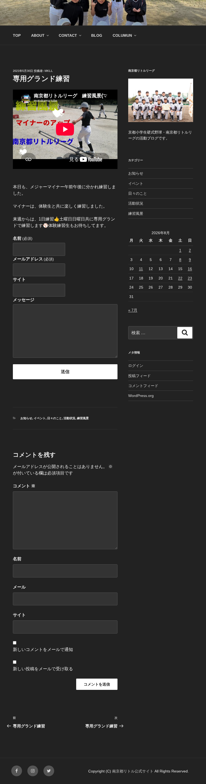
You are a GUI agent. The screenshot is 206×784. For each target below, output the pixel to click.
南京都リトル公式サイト (133, 771)
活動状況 (69, 418)
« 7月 (132, 310)
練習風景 (83, 418)
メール (19, 587)
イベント (40, 418)
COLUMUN (122, 35)
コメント (24, 486)
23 (190, 278)
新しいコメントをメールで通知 (43, 649)
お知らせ (26, 418)
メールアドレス (33, 259)
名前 (22, 238)
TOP (17, 35)
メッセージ (23, 299)
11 (141, 269)
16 (190, 269)
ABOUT (38, 35)
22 (180, 278)
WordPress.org (141, 395)
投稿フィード (139, 376)
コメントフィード (143, 386)
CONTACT (68, 35)
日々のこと (54, 418)
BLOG (96, 35)
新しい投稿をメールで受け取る (43, 669)
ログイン (135, 365)
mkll (49, 70)
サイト (19, 279)
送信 (65, 371)
